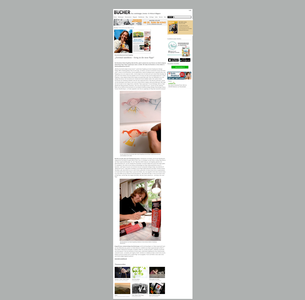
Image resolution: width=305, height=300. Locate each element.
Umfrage (151, 17)
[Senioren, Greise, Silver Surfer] (123, 277)
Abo (165, 17)
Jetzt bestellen (179, 67)
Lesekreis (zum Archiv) (174, 39)
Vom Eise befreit (136, 279)
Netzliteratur (141, 17)
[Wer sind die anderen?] (123, 293)
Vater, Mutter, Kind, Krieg (138, 295)
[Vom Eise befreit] (140, 277)
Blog (147, 17)
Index (156, 17)
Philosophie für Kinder (154, 279)
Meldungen (121, 17)
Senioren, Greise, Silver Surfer (122, 279)
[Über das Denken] (157, 277)
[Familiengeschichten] (140, 293)
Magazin (135, 17)
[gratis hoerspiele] (179, 75)
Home (115, 17)
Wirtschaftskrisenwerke (154, 295)
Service (161, 17)
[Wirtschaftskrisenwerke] (157, 293)
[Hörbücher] (171, 82)
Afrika (116, 295)
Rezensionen (128, 17)
